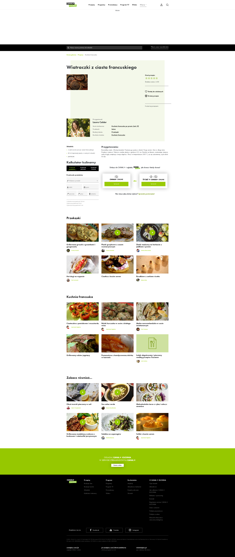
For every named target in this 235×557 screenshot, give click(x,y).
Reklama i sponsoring (156, 496)
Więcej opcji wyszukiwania (160, 47)
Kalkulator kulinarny (90, 493)
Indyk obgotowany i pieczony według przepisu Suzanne (149, 356)
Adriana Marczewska (146, 250)
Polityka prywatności (156, 511)
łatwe (114, 129)
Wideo (134, 5)
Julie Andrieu (144, 361)
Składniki (87, 490)
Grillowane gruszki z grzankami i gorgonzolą (81, 246)
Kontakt (151, 499)
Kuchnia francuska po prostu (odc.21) (125, 126)
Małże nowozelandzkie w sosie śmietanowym (149, 324)
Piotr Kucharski (74, 280)
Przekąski (115, 132)
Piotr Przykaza (144, 329)
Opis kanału (153, 483)
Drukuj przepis (153, 96)
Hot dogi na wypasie (75, 276)
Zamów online (117, 465)
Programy (101, 5)
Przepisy (92, 5)
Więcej (142, 5)
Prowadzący (112, 5)
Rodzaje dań (88, 483)
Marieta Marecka (110, 438)
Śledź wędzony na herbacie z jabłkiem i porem (149, 246)
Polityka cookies (154, 514)
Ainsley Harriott (75, 250)
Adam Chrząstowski (76, 408)
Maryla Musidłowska (111, 408)
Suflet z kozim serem (145, 434)
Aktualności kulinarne (134, 487)
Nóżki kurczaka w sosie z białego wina (116, 324)
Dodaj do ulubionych (155, 91)
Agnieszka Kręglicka (76, 327)
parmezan (71, 156)
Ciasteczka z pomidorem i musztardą (83, 323)
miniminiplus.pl (141, 548)
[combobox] (104, 48)
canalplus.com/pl (73, 548)
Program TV (124, 5)
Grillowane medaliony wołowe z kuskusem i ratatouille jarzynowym (82, 435)
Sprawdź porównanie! (146, 194)
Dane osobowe (154, 508)
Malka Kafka (144, 280)
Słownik (130, 493)
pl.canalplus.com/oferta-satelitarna (113, 548)
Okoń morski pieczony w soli (79, 404)
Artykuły (130, 483)
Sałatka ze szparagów (111, 434)
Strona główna (71, 55)
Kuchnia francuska (118, 135)
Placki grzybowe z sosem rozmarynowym (112, 246)
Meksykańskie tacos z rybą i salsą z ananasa (151, 405)
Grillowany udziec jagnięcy (78, 355)
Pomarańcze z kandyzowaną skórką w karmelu (117, 356)
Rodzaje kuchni (89, 487)
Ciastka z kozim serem (111, 276)
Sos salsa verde (108, 404)
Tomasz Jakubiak (110, 250)
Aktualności (153, 487)
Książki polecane (133, 490)
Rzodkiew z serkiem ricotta (148, 276)
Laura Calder (100, 122)
